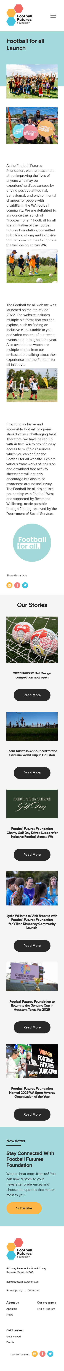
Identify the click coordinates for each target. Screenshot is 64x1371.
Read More (32, 695)
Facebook (17, 585)
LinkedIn (9, 585)
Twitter (25, 585)
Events (10, 1342)
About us (11, 1308)
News (9, 1314)
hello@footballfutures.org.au (22, 1281)
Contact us (34, 1290)
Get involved (13, 1336)
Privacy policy (14, 1290)
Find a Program (46, 1308)
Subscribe (24, 1208)
